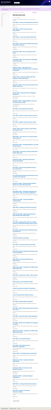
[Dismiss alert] (49, 1)
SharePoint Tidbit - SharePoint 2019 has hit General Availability (24, 160)
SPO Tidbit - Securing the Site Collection (23, 108)
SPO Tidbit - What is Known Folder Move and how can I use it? (25, 308)
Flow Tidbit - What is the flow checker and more (25, 115)
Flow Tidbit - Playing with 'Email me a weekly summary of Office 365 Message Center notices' (25, 222)
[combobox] (5, 13)
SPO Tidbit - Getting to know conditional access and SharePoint (25, 230)
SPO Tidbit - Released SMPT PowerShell (23, 301)
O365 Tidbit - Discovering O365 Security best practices (23, 259)
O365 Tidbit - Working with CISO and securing (24, 207)
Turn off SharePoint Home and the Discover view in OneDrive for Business (25, 176)
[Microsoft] (1, 6)
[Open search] (47, 6)
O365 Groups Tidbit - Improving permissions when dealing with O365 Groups (24, 214)
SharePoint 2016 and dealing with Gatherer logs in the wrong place (25, 251)
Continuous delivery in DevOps (21, 238)
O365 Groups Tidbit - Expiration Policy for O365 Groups (23, 360)
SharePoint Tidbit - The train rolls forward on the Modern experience (25, 85)
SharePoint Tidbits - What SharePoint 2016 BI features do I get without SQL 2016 (24, 184)
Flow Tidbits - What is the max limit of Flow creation (22, 29)
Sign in (49, 6)
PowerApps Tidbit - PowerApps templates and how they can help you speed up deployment (24, 192)
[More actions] (37, 12)
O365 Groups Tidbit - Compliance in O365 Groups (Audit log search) (25, 267)
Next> (13, 398)
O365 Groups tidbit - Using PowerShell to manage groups (23, 200)
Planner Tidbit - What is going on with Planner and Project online (25, 129)
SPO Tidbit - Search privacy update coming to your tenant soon (24, 168)
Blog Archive (16, 12)
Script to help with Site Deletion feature (23, 295)
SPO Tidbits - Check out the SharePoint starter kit (25, 22)
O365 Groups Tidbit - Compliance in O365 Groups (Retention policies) (25, 331)
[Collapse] (9, 12)
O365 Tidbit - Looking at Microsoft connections (25, 384)
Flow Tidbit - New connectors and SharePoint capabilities (21, 346)
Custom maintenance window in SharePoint (24, 288)
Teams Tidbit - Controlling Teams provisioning (24, 353)
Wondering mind (21, 12)
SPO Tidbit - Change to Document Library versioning (21, 391)
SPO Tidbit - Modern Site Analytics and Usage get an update (25, 323)
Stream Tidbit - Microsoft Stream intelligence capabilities (24, 93)
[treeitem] (5, 15)
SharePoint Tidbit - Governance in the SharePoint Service (22, 368)
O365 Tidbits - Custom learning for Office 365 (24, 37)
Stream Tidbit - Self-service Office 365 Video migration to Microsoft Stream (24, 77)
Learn (13, 12)
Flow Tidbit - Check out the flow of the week (24, 244)
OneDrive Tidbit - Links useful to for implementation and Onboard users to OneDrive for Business (25, 69)
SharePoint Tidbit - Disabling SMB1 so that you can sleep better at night (25, 101)
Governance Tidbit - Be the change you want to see (24, 52)
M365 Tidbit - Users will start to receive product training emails (25, 137)
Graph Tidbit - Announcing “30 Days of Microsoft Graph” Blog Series (25, 152)
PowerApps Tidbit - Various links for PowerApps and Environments (25, 60)
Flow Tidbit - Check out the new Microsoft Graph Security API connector (25, 44)
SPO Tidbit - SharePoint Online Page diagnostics (25, 316)
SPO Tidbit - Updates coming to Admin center (24, 122)
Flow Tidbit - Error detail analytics (21, 338)
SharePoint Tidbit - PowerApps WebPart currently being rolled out (25, 145)
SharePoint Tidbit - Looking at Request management (23, 376)
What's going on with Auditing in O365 (23, 281)
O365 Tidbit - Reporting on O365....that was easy (25, 275)
